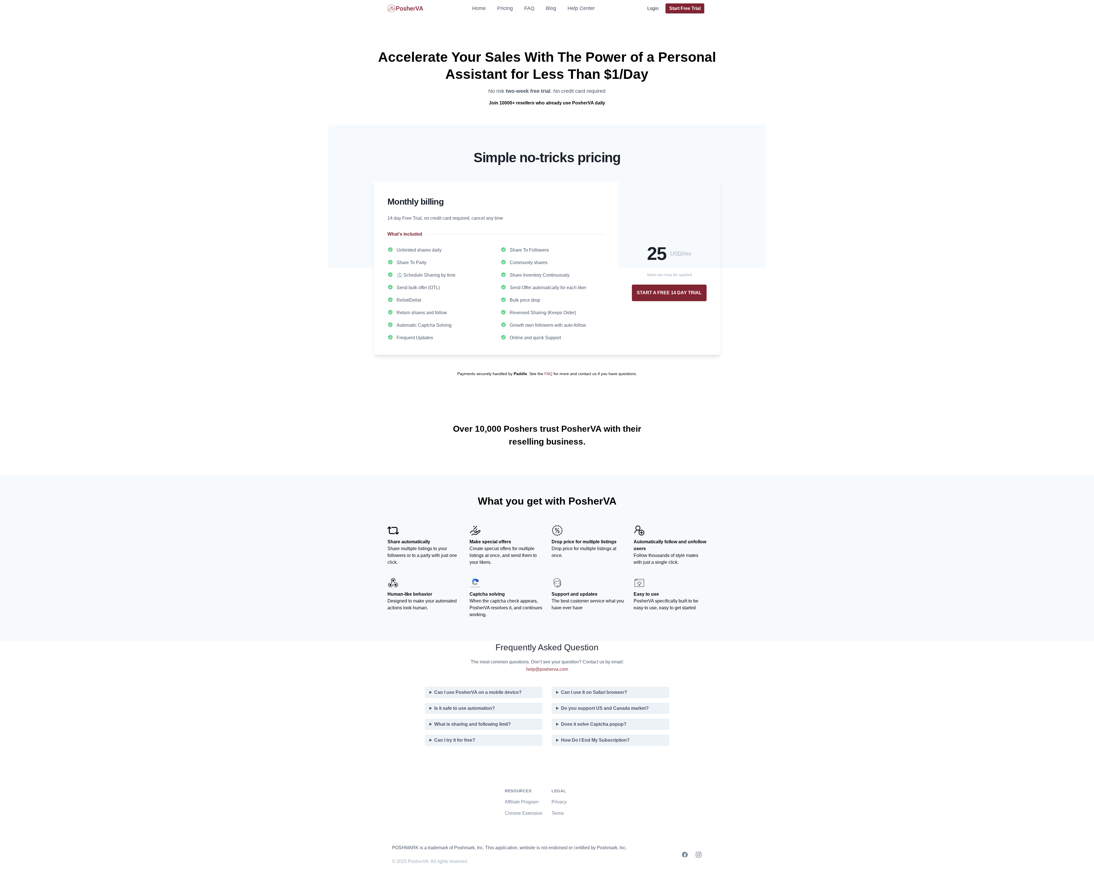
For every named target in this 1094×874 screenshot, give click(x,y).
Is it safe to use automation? (464, 708)
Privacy (559, 801)
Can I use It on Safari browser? (594, 692)
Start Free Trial (685, 8)
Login (653, 8)
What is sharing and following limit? (472, 724)
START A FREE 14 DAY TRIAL (669, 292)
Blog (551, 8)
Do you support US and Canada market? (605, 708)
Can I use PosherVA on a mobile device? (478, 692)
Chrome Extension (523, 813)
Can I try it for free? (454, 740)
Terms (558, 813)
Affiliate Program (521, 801)
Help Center (581, 8)
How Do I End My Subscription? (595, 740)
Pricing (505, 8)
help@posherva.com (547, 669)
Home (479, 8)
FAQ (529, 8)
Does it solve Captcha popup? (593, 724)
